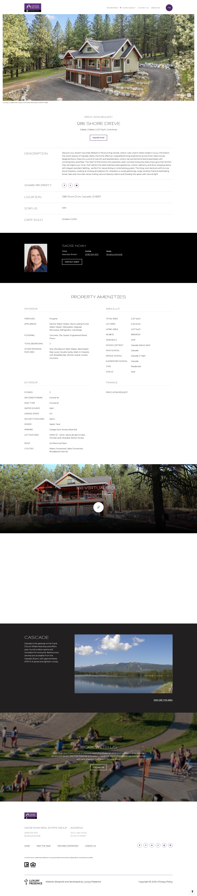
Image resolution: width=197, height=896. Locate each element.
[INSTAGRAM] (145, 845)
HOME (27, 846)
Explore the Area (163, 700)
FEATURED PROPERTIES (67, 846)
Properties (112, 8)
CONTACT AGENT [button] (72, 262)
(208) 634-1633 (155, 8)
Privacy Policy (165, 882)
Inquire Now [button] (98, 138)
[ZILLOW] (164, 845)
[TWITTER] (158, 845)
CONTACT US (90, 846)
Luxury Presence (92, 882)
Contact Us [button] (98, 767)
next (17, 95)
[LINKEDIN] (152, 845)
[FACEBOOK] (139, 845)
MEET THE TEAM (44, 846)
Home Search (129, 8)
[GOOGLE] (170, 845)
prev (11, 95)
